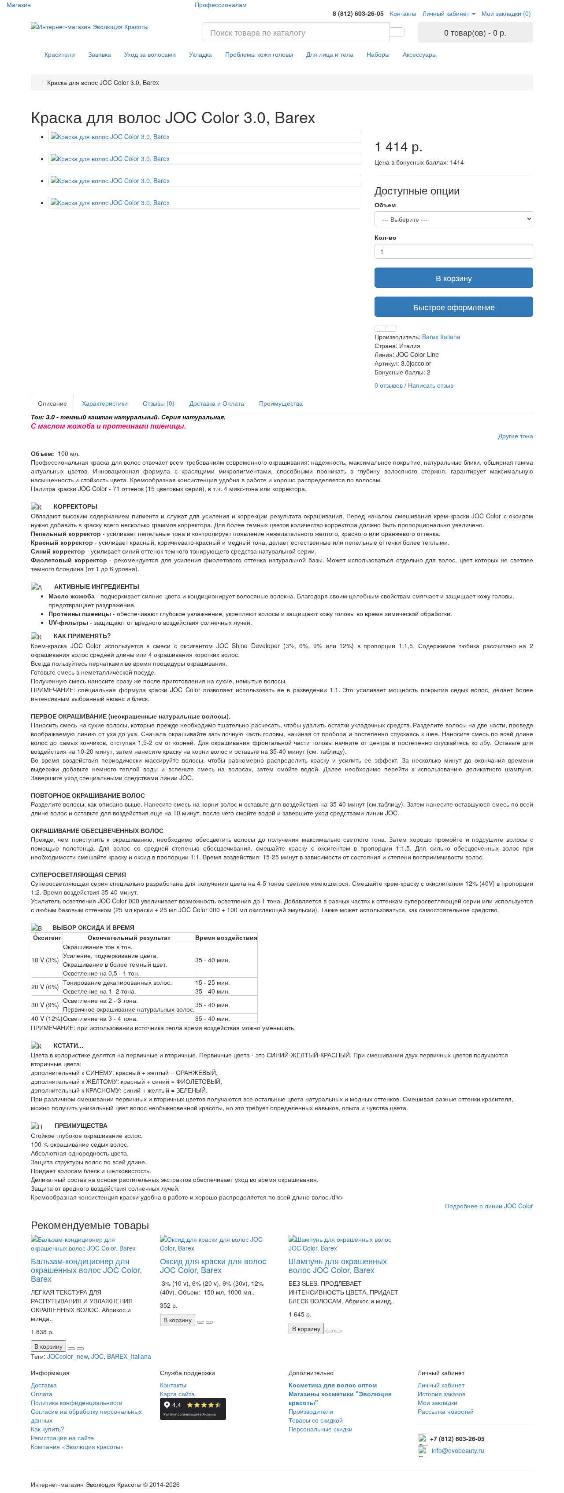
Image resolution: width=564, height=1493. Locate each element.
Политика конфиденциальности (76, 1402)
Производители (311, 1411)
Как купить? (47, 1428)
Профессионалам (221, 4)
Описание (52, 403)
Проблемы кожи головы (259, 54)
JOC (97, 1356)
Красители (60, 54)
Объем (385, 204)
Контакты (173, 1384)
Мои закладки (437, 1402)
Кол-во (386, 237)
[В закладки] (380, 329)
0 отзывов (389, 385)
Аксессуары (420, 54)
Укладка (200, 54)
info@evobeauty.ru (458, 1450)
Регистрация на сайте (62, 1437)
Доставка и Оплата (216, 403)
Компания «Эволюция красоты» (77, 1446)
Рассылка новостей (446, 1411)
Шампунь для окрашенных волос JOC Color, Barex (338, 1265)
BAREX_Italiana (129, 1356)
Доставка (44, 1384)
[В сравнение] (391, 329)
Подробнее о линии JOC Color (489, 1205)
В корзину (454, 277)
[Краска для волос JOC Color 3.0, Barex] (204, 136)
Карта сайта (177, 1393)
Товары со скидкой (316, 1420)
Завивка (99, 54)
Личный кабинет (441, 1384)
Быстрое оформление (454, 306)
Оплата (41, 1393)
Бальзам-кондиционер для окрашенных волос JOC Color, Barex (86, 1269)
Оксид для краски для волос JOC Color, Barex (213, 1265)
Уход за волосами (150, 54)
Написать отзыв (430, 385)
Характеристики (105, 403)
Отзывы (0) (158, 403)
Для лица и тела (329, 54)
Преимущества (281, 403)
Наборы (378, 54)
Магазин (19, 4)
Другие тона (515, 435)
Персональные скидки (320, 1428)
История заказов (441, 1393)
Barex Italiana (441, 336)
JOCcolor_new (67, 1356)
